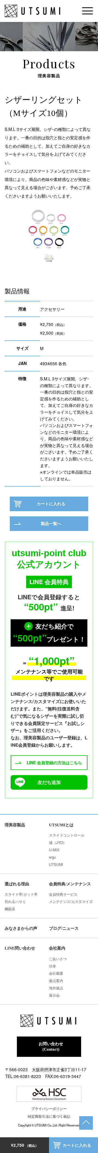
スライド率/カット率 (21, 894)
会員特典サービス (63, 894)
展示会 (54, 995)
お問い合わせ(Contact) (51, 1046)
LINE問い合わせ (20, 948)
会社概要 (56, 973)
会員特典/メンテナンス (70, 884)
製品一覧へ (51, 523)
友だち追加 (49, 782)
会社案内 (57, 948)
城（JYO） (57, 842)
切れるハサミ (15, 901)
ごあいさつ (58, 958)
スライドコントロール (66, 835)
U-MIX (54, 849)
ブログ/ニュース (64, 928)
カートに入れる (77, 1145)
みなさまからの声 (21, 928)
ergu (52, 857)
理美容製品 (15, 824)
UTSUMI (56, 864)
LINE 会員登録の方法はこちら (54, 763)
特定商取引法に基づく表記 (49, 1116)
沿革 (52, 966)
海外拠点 (56, 987)
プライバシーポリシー (49, 1108)
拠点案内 (56, 980)
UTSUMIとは (61, 824)
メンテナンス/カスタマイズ (71, 901)
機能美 (10, 908)
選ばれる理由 (17, 884)
